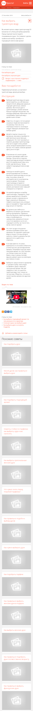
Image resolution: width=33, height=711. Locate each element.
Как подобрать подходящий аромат (15, 401)
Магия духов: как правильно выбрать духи (15, 372)
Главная (3, 7)
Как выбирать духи (8, 72)
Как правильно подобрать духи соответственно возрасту (16, 658)
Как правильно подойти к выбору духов (14, 519)
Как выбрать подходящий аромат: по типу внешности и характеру (16, 320)
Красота (9, 7)
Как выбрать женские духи (14, 630)
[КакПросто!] (7, 3)
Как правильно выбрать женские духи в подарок (14, 602)
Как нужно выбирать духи (14, 547)
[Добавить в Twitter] (11, 312)
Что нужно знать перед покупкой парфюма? (13, 490)
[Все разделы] (30, 3)
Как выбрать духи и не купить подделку (14, 326)
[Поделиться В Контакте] (5, 312)
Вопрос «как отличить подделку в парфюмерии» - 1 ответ (17, 79)
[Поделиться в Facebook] (8, 312)
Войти (25, 3)
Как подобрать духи (12, 344)
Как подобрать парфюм (13, 574)
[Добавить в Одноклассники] (3, 312)
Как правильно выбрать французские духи (14, 687)
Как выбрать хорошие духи (11, 75)
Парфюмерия (16, 7)
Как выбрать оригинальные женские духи (15, 461)
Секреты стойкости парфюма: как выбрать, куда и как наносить (16, 431)
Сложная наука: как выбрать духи (15, 323)
